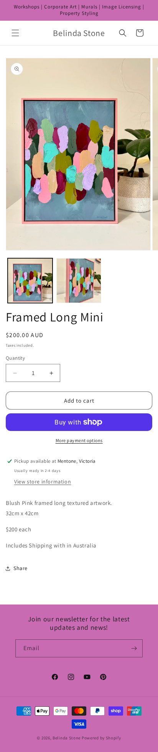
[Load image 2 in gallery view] (78, 280)
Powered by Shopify (101, 738)
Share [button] (20, 568)
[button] (15, 33)
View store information (42, 481)
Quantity (15, 358)
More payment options (79, 440)
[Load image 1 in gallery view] (30, 280)
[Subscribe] (133, 648)
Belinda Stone (67, 738)
